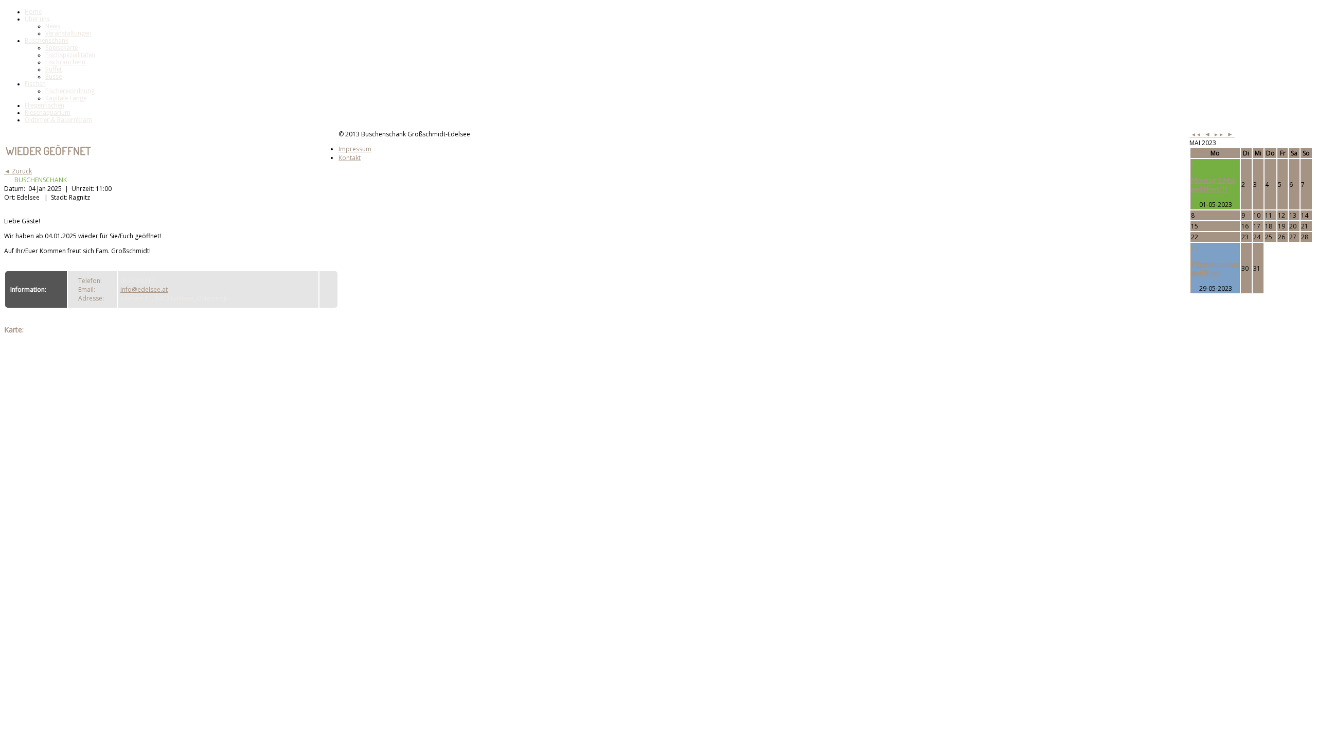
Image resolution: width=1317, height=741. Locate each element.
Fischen (35, 83)
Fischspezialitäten (70, 55)
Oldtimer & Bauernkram (58, 119)
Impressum (355, 149)
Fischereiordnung (70, 91)
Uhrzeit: (84, 188)
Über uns (37, 19)
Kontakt (350, 157)
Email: (86, 289)
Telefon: (90, 280)
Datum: (15, 188)
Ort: (10, 197)
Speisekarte (61, 47)
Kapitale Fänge (65, 98)
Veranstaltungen (68, 33)
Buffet (53, 69)
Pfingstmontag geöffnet (1215, 268)
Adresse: (91, 298)
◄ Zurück (18, 171)
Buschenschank (46, 40)
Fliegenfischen (44, 105)
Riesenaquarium (47, 112)
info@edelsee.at (144, 289)
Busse (53, 76)
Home (33, 11)
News (52, 26)
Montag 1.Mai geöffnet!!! (1213, 184)
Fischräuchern (65, 62)
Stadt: (60, 197)
